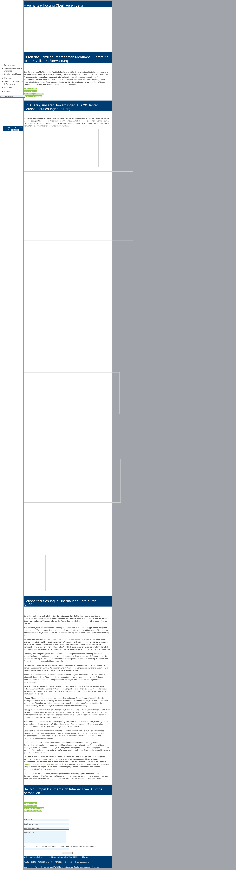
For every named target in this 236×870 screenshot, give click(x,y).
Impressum (28, 867)
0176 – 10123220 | (57, 862)
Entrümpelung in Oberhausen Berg (67, 639)
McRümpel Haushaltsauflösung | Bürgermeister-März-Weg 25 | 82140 (53, 857)
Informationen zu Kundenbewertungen (75, 867)
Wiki (56, 867)
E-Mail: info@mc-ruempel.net (77, 862)
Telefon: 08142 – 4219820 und (36, 862)
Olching (85, 857)
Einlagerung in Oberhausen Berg (37, 764)
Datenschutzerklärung (43, 867)
